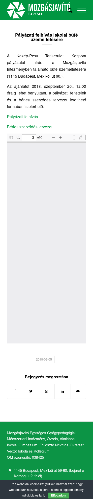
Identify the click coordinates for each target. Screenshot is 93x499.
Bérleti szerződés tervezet (29, 127)
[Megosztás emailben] (78, 391)
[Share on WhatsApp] (46, 391)
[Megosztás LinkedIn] (62, 391)
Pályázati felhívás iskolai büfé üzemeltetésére (46, 37)
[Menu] (79, 10)
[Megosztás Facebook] (15, 391)
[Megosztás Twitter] (30, 391)
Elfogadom (58, 495)
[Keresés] (67, 10)
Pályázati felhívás (22, 116)
